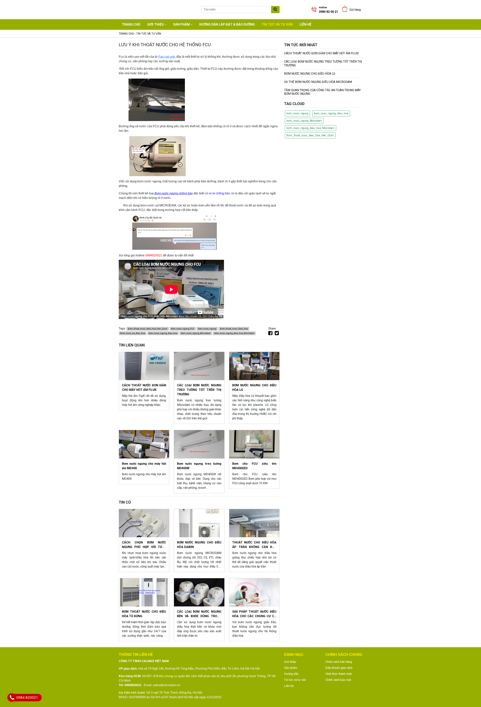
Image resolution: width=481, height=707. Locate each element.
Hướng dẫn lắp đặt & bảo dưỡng (227, 24)
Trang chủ (131, 24)
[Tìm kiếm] (275, 9)
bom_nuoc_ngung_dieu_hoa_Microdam (234, 333)
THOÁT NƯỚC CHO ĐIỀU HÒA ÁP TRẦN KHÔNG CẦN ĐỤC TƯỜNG (254, 545)
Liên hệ (305, 24)
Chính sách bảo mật (338, 680)
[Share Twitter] (277, 334)
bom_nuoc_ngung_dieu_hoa (163, 333)
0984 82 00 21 (328, 10)
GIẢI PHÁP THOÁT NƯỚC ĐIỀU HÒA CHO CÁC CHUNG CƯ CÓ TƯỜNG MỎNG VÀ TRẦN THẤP (254, 614)
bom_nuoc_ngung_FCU (182, 328)
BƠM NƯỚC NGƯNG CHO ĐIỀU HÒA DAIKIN (199, 545)
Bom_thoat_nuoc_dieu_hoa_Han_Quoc (147, 328)
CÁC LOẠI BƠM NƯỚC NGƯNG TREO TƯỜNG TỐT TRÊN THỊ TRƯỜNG (199, 389)
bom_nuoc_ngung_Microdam (196, 333)
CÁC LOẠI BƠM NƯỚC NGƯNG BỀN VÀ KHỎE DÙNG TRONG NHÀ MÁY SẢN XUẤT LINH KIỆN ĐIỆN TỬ (199, 614)
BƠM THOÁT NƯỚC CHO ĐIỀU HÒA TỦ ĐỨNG (144, 614)
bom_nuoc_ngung (207, 328)
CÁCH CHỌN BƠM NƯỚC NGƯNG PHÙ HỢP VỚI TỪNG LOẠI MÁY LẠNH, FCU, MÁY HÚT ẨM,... (144, 545)
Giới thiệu (155, 24)
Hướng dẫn (291, 674)
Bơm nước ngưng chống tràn (173, 193)
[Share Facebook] (270, 334)
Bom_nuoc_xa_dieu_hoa (132, 333)
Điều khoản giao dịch (338, 668)
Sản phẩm (181, 24)
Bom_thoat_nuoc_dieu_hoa (234, 328)
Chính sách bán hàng (338, 662)
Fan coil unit (166, 56)
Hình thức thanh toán (338, 674)
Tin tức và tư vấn (277, 24)
